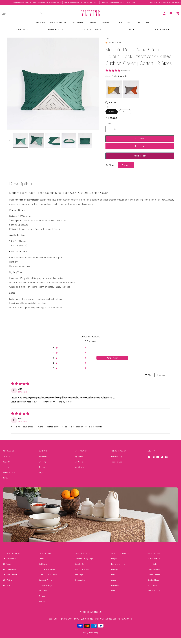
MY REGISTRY (106, 22)
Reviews (6, 478)
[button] (113, 70)
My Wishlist (79, 467)
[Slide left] (9, 140)
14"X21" (125, 111)
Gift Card (6, 585)
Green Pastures (153, 569)
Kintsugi (114, 569)
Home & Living (22, 29)
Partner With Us (9, 472)
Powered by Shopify (96, 632)
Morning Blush (153, 580)
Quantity (108, 124)
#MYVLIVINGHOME (78, 22)
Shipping (42, 462)
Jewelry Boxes (81, 564)
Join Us (6, 467)
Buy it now (140, 146)
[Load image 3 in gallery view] (52, 140)
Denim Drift (152, 564)
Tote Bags (79, 574)
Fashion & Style (55, 29)
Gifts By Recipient (10, 574)
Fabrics (42, 601)
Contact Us (7, 462)
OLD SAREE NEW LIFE (58, 22)
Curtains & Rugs (45, 585)
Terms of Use (116, 462)
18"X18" (111, 111)
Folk (113, 574)
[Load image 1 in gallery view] (20, 140)
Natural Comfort (153, 574)
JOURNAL (93, 22)
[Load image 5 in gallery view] (85, 140)
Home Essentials (118, 564)
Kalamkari (115, 585)
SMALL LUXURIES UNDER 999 (138, 22)
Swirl (113, 590)
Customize (126, 165)
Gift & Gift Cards (161, 29)
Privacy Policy (116, 456)
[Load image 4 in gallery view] (68, 140)
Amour (113, 580)
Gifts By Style (8, 580)
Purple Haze (152, 585)
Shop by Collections (91, 29)
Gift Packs (7, 564)
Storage (42, 596)
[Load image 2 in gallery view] (36, 140)
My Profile (79, 456)
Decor (41, 559)
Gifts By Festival (9, 569)
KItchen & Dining (45, 580)
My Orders (79, 462)
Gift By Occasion (9, 559)
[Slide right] (96, 140)
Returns (42, 467)
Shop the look (127, 29)
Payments (43, 456)
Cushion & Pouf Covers (48, 574)
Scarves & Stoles (82, 569)
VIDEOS (119, 22)
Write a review (112, 357)
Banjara (114, 559)
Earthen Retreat (153, 559)
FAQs (41, 472)
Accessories (80, 580)
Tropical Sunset (153, 590)
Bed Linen (43, 564)
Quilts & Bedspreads (47, 569)
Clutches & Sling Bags (84, 559)
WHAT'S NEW (40, 22)
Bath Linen (43, 590)
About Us (6, 456)
